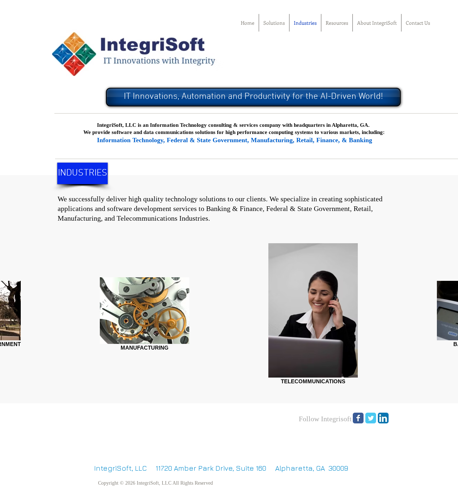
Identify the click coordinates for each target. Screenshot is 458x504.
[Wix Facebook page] (358, 418)
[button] (82, 173)
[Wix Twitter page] (370, 418)
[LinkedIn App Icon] (383, 418)
